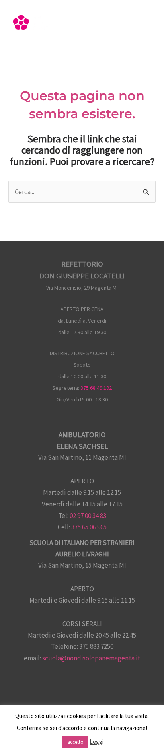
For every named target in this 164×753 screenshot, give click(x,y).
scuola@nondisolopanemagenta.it (91, 658)
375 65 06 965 (89, 527)
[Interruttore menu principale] (147, 25)
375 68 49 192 (96, 387)
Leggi (96, 741)
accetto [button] (75, 742)
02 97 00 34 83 (88, 515)
